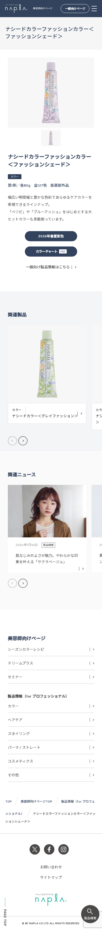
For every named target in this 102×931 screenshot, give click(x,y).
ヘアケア (15, 720)
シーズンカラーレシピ (26, 650)
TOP (8, 802)
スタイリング (19, 734)
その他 (13, 775)
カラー (13, 706)
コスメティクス (20, 761)
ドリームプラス (20, 663)
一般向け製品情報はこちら (48, 267)
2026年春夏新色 (51, 237)
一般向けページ (75, 9)
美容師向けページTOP (36, 802)
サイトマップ (51, 878)
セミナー (15, 677)
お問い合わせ (51, 867)
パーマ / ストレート (24, 748)
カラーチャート (46, 252)
